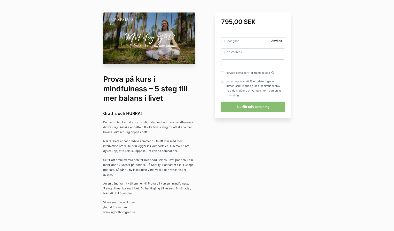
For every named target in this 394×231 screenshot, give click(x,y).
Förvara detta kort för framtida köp (250, 72)
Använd (276, 40)
